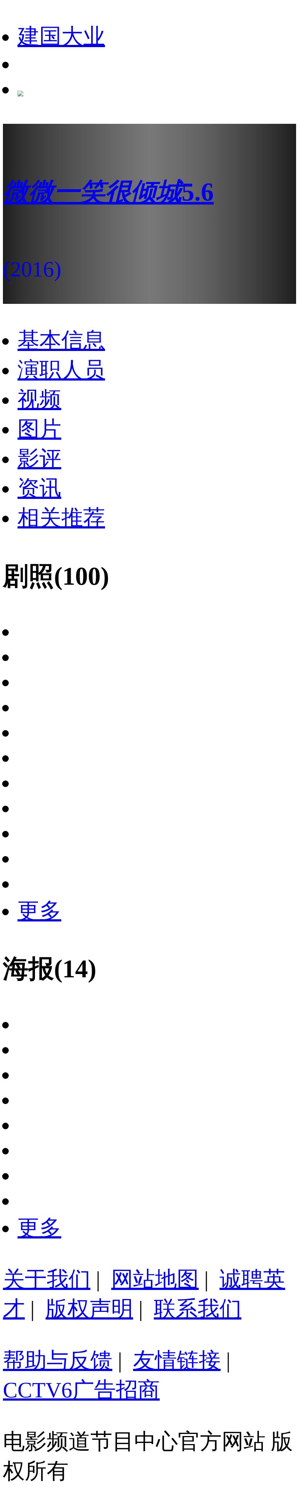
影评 (39, 459)
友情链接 (177, 1360)
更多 (39, 911)
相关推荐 (61, 518)
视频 (39, 399)
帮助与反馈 (57, 1360)
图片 (39, 429)
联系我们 (197, 1309)
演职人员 (61, 370)
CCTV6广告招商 (81, 1390)
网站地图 (155, 1279)
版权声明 (89, 1309)
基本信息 (61, 340)
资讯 (39, 488)
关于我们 (46, 1279)
